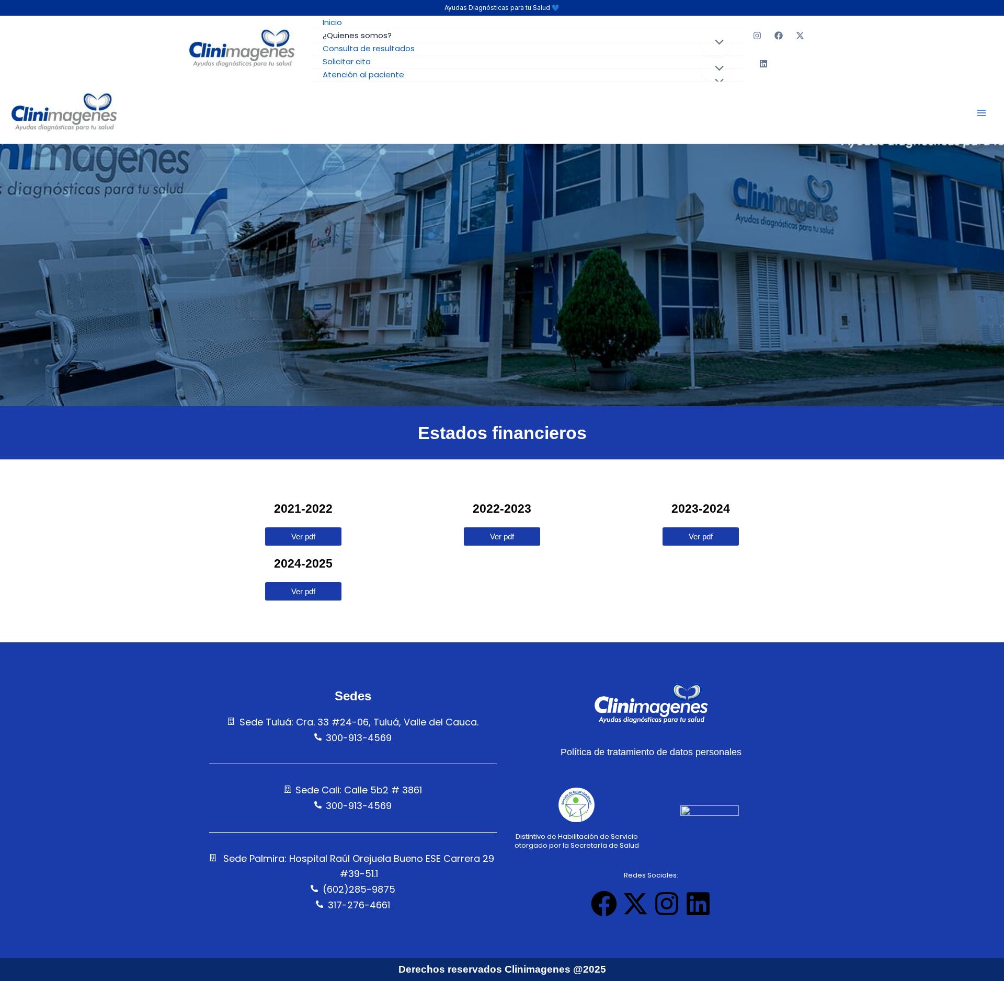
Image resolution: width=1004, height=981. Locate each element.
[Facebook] (778, 35)
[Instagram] (757, 35)
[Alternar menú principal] (981, 112)
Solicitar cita (347, 61)
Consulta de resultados (369, 48)
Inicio (332, 22)
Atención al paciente (363, 74)
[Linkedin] (763, 64)
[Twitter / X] (800, 35)
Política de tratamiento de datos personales (651, 752)
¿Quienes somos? (357, 35)
